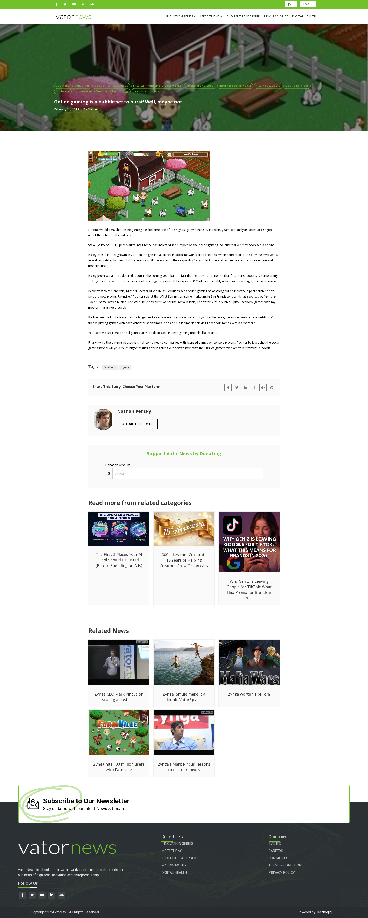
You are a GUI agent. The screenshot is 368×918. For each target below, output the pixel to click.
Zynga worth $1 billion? (249, 694)
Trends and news (146, 91)
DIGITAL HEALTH (174, 873)
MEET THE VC (171, 851)
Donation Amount (117, 465)
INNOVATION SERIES (177, 844)
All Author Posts (137, 424)
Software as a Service (91, 91)
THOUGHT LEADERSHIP (179, 858)
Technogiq (324, 912)
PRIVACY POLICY (282, 873)
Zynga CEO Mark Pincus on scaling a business (119, 696)
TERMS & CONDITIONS (286, 865)
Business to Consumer (72, 85)
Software (63, 91)
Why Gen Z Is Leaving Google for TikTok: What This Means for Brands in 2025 (249, 589)
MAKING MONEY (174, 865)
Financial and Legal (200, 85)
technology (120, 91)
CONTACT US (278, 858)
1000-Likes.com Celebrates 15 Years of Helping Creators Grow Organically (184, 560)
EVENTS (275, 844)
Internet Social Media (235, 85)
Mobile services (297, 85)
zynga (125, 367)
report (184, 245)
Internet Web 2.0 (268, 85)
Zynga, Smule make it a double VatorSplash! (184, 696)
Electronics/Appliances (111, 85)
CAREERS (276, 851)
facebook (110, 367)
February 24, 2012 (66, 109)
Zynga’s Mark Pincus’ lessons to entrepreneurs (184, 767)
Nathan (93, 109)
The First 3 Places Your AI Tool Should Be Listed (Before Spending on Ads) (119, 560)
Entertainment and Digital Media (157, 85)
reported (253, 296)
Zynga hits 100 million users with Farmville (119, 767)
